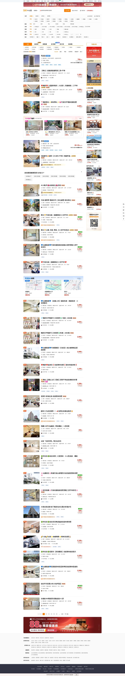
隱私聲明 (71, 674)
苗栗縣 (60, 640)
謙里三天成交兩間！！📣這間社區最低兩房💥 (57, 411)
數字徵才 (86, 666)
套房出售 (37, 637)
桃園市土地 (39, 645)
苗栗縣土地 (87, 645)
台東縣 (36, 642)
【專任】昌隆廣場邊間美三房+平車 (53, 70)
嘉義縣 (89, 640)
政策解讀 (37, 650)
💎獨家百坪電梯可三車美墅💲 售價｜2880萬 (56, 318)
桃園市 (43, 640)
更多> (80, 118)
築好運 (44, 511)
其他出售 (52, 637)
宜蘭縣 (74, 640)
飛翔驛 (64, 660)
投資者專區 (39, 666)
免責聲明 (68, 666)
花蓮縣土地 (71, 647)
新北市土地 (55, 645)
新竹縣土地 (65, 645)
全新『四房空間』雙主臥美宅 (51, 441)
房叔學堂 (33, 650)
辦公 (45, 1)
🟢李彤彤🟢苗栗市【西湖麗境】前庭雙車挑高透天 (58, 552)
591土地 (44, 668)
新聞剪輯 (57, 666)
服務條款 (74, 666)
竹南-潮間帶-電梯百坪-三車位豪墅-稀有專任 (56, 200)
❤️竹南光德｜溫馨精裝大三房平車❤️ (54, 262)
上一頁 (39, 614)
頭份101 (37, 660)
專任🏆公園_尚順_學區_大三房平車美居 (55, 230)
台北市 (32, 640)
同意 (76, 674)
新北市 (36, 640)
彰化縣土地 (33, 647)
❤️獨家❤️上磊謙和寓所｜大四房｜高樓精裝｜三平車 (59, 85)
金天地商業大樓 (76, 657)
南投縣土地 (39, 647)
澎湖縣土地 (65, 647)
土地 (39, 1)
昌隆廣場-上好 (45, 386)
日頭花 (44, 354)
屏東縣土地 (60, 647)
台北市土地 (60, 645)
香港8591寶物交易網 (89, 668)
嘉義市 (71, 640)
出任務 (63, 671)
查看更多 (79, 278)
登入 (84, 1)
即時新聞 (51, 650)
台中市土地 (44, 645)
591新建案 (39, 668)
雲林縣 (85, 640)
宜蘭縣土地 (81, 645)
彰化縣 (67, 640)
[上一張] (24, 4)
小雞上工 (68, 671)
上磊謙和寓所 (45, 91)
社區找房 (52, 1)
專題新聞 (63, 650)
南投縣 (32, 642)
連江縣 (46, 642)
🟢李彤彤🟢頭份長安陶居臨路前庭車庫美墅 (56, 522)
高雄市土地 (49, 645)
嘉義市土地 (49, 647)
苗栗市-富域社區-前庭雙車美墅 (51, 396)
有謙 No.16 (45, 251)
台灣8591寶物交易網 (79, 668)
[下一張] (100, 4)
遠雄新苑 (52, 657)
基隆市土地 (76, 645)
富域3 (61, 660)
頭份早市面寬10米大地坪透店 (51, 584)
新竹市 (53, 640)
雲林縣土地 (44, 647)
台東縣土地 (76, 647)
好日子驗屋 (79, 671)
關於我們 (46, 666)
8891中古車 (52, 671)
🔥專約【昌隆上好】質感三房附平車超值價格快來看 (59, 380)
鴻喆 (52, 660)
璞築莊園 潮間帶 (46, 109)
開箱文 (59, 650)
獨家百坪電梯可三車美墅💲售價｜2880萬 (55, 333)
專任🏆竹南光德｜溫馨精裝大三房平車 (54, 215)
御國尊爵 (44, 541)
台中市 (39, 640)
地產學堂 (42, 650)
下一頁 (66, 614)
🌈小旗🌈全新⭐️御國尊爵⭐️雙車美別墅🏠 (56, 537)
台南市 (50, 640)
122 (62, 614)
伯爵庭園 (37, 657)
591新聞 (49, 668)
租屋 (35, 1)
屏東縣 (81, 640)
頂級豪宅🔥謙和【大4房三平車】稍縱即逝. (56, 156)
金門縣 (39, 642)
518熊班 (58, 671)
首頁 (24, 1)
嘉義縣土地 (55, 647)
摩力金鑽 (68, 660)
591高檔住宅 (63, 668)
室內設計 (57, 1)
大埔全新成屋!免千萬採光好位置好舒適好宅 (56, 507)
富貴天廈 (56, 657)
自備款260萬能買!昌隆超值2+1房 (52, 598)
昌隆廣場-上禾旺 (46, 445)
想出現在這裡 (97, 60)
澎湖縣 (43, 642)
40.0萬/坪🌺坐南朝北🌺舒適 (51, 185)
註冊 (87, 1)
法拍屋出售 (47, 637)
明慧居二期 (47, 657)
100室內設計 (70, 668)
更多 (99, 166)
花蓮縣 (78, 640)
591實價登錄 (56, 668)
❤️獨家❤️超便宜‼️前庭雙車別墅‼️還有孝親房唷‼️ (59, 365)
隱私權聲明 (79, 666)
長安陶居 (44, 526)
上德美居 (33, 657)
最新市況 (55, 650)
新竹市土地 (71, 645)
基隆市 (64, 640)
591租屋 (33, 668)
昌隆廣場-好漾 (45, 75)
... (59, 614)
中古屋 (32, 1)
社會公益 (62, 666)
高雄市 (46, 640)
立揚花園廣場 (56, 660)
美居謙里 (44, 415)
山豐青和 (42, 657)
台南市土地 (33, 645)
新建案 (28, 1)
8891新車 (46, 671)
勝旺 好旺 (42, 660)
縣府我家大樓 (47, 660)
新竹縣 (57, 640)
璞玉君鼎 (44, 190)
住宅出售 (33, 637)
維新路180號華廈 (62, 657)
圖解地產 (46, 650)
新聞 (62, 1)
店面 (42, 1)
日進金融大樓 (69, 657)
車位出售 (42, 637)
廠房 (48, 1)
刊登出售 (94, 44)
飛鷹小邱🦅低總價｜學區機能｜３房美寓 (55, 426)
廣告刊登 (51, 666)
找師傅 (73, 671)
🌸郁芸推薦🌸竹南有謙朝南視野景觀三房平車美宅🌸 (59, 490)
